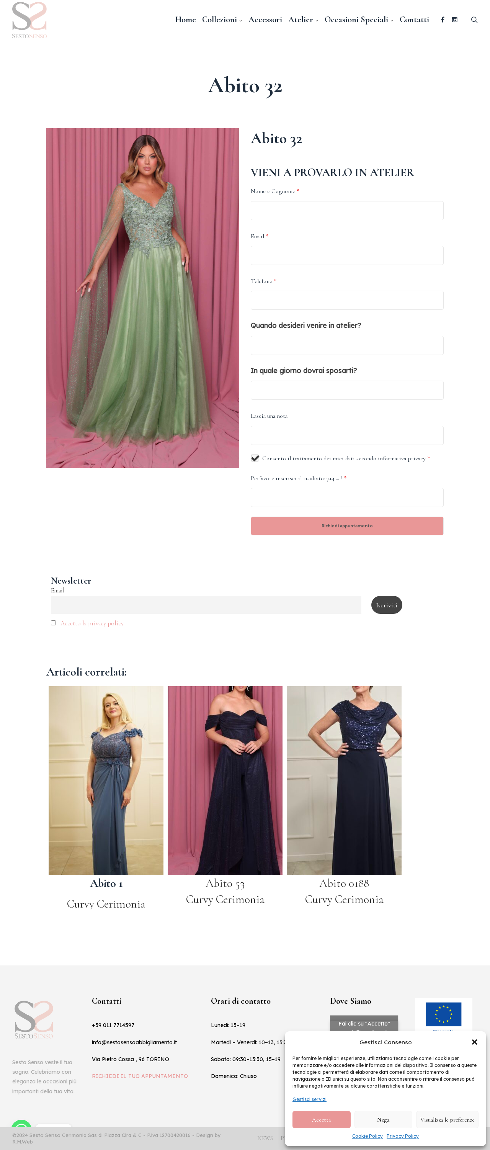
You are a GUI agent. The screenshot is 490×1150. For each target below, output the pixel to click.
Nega (383, 1119)
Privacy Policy (403, 1136)
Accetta (321, 1119)
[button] (475, 1042)
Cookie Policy (367, 1136)
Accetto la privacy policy (92, 623)
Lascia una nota (269, 416)
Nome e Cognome (275, 191)
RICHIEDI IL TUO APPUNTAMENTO (140, 1076)
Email (259, 236)
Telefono (264, 281)
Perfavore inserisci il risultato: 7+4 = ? (298, 478)
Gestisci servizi (309, 1099)
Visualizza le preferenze (447, 1119)
